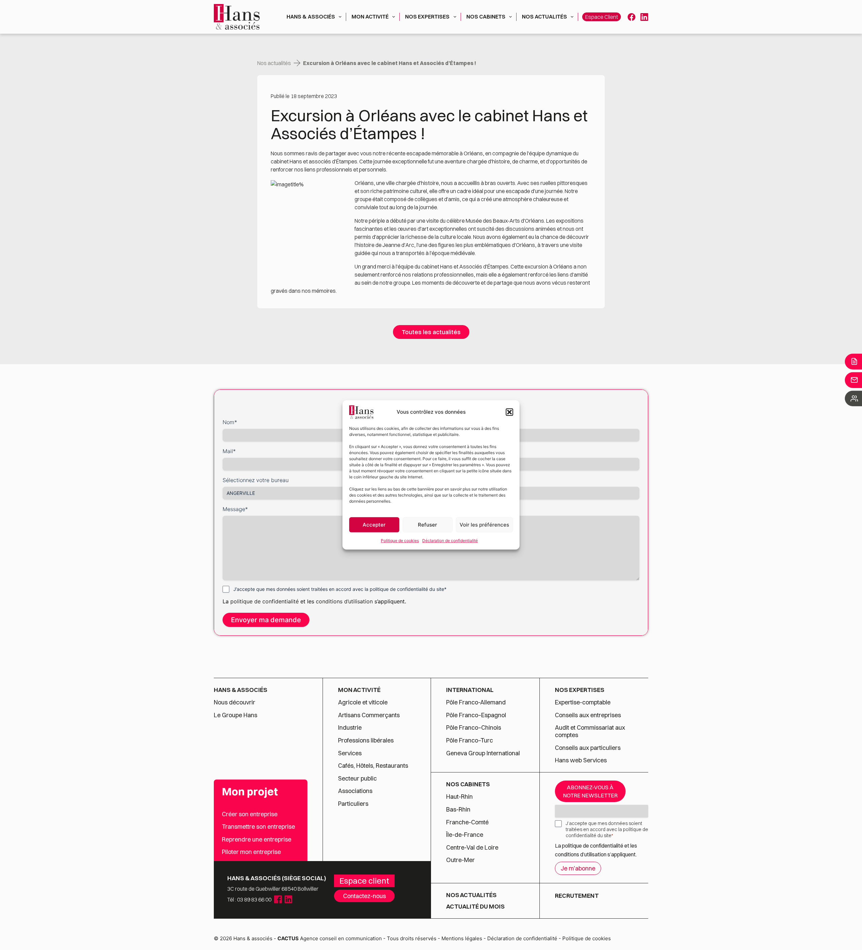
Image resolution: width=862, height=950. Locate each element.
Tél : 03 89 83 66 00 (249, 899)
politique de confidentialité (264, 601)
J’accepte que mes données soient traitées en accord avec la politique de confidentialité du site (607, 829)
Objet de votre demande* (466, 451)
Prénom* (445, 422)
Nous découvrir (234, 702)
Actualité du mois (475, 906)
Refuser (427, 524)
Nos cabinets (485, 16)
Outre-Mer (460, 860)
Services (350, 753)
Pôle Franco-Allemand (476, 702)
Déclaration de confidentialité (450, 540)
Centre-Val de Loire (472, 847)
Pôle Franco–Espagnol (476, 715)
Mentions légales (461, 938)
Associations (355, 791)
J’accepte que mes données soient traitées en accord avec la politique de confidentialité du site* (339, 589)
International (470, 690)
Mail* (229, 451)
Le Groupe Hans (235, 715)
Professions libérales (366, 740)
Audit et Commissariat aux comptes (590, 731)
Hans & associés (311, 16)
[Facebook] (631, 17)
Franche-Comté (467, 822)
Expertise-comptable (582, 702)
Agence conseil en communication (329, 938)
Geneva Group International (483, 753)
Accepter (374, 524)
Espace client (601, 16)
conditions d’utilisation (345, 601)
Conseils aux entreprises (588, 715)
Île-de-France (464, 834)
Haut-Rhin (459, 796)
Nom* (230, 422)
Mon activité (370, 16)
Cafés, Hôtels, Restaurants (373, 765)
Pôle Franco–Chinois (473, 727)
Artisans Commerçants (369, 715)
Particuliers (353, 804)
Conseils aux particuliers (588, 748)
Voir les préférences (484, 524)
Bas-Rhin (458, 809)
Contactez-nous (364, 896)
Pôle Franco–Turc (469, 740)
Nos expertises (427, 16)
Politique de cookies (400, 540)
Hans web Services (581, 760)
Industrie (350, 727)
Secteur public (357, 778)
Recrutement (577, 895)
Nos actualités (544, 16)
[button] (509, 412)
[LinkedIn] (644, 17)
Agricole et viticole (363, 702)
